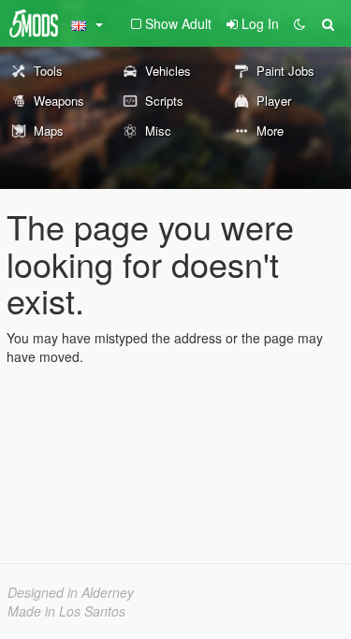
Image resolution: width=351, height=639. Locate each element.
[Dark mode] (299, 23)
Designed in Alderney (70, 592)
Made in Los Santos (66, 611)
